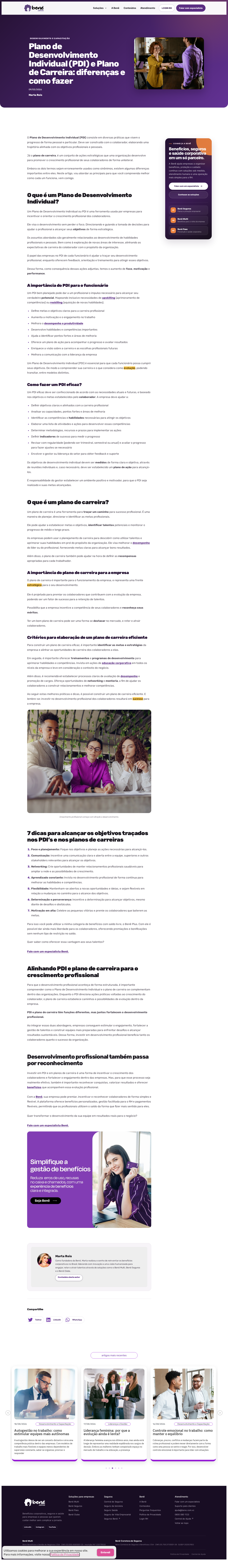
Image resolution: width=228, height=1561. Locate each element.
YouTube (52, 1527)
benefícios (34, 1087)
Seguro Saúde (111, 1510)
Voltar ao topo (181, 1523)
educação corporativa (116, 663)
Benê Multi (74, 1501)
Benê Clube (74, 1514)
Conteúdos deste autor (69, 1277)
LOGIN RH (167, 8)
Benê (39, 1096)
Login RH (143, 1518)
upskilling (108, 297)
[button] (35, 1319)
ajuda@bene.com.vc (184, 1510)
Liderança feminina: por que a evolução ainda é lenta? (107, 1432)
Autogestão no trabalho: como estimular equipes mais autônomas (41, 1432)
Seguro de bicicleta (113, 1506)
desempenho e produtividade (63, 323)
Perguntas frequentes (150, 1510)
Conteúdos (130, 8)
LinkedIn (27, 1527)
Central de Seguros (113, 1501)
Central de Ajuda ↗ (184, 1518)
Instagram (40, 1527)
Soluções (98, 8)
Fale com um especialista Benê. (48, 951)
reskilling (56, 302)
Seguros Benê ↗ (112, 1518)
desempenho (141, 542)
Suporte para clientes (185, 1506)
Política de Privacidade (150, 1514)
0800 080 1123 (182, 1514)
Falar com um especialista (186, 186)
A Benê (115, 8)
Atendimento (147, 8)
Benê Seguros (75, 1506)
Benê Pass (74, 1510)
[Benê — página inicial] (34, 8)
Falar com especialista (191, 8)
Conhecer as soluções (188, 194)
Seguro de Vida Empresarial (117, 1514)
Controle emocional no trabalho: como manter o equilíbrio (183, 1432)
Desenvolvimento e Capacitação (50, 38)
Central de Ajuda (199, 1554)
